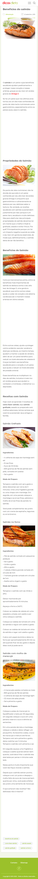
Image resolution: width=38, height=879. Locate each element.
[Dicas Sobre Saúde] (10, 3)
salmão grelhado (10, 848)
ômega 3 (15, 94)
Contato (13, 863)
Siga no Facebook (19, 868)
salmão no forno (26, 848)
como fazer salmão (11, 843)
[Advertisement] (19, 60)
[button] (34, 2)
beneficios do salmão (11, 838)
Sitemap (24, 863)
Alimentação (9, 14)
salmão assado (26, 843)
